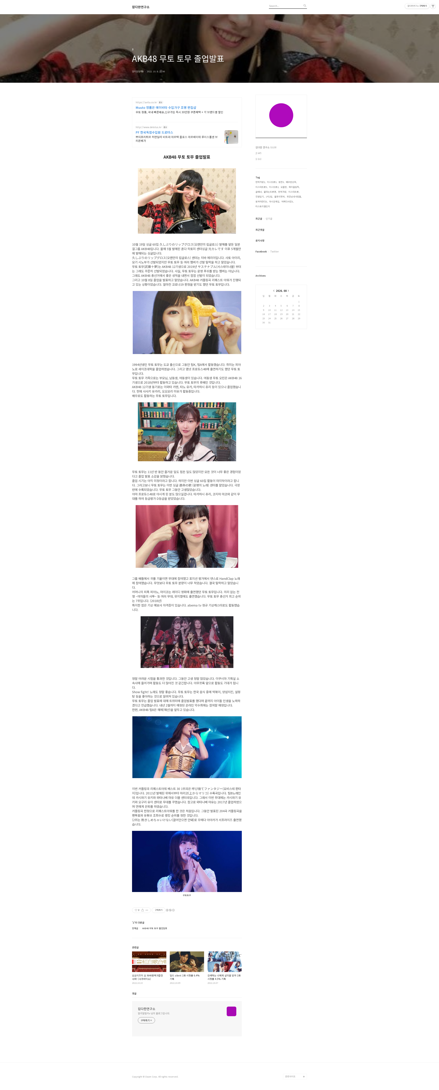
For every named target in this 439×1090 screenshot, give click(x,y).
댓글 (134, 993)
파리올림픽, (294, 187)
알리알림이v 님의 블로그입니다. (154, 1013)
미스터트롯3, (262, 187)
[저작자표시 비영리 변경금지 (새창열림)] (170, 910)
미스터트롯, (293, 191)
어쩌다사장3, (287, 201)
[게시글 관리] (147, 910)
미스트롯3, (272, 182)
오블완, (284, 187)
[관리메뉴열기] (433, 6)
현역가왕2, (261, 182)
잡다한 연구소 (266, 147)
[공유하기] (142, 910)
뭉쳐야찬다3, (262, 201)
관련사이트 (290, 1076)
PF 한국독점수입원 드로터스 (154, 132)
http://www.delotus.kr (149, 127)
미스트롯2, (274, 187)
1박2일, (269, 196)
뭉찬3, (281, 182)
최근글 (259, 218)
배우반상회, (291, 182)
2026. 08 (281, 291)
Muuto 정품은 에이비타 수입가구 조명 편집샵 (166, 107)
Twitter (274, 251)
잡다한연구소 (141, 7)
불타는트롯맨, (270, 191)
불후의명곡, (279, 196)
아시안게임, (274, 201)
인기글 (269, 218)
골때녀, (259, 191)
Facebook (261, 251)
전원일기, (260, 196)
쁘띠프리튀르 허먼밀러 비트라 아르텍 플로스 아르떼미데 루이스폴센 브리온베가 (177, 139)
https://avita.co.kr (146, 102)
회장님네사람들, (294, 196)
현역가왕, (282, 191)
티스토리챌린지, (263, 206)
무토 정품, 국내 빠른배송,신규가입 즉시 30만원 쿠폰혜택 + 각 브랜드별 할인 (179, 112)
